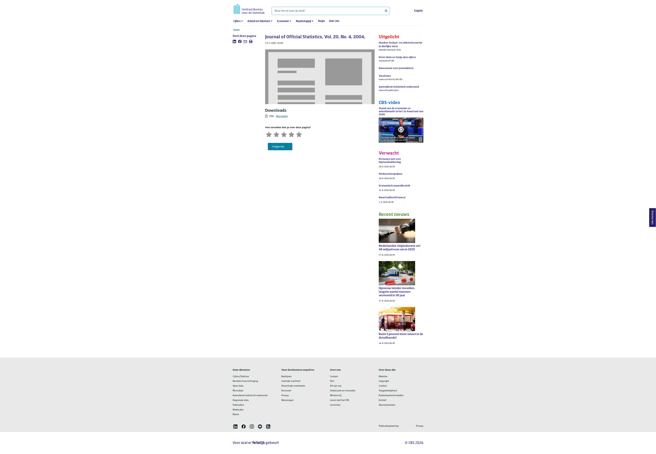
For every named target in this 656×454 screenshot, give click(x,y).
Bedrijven (286, 376)
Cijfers (237, 21)
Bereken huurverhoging (245, 381)
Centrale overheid (290, 381)
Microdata (238, 391)
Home (236, 30)
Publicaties (238, 405)
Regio (321, 21)
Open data (238, 386)
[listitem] (234, 41)
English (418, 11)
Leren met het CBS (339, 400)
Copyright (384, 381)
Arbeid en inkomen (259, 21)
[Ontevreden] (276, 134)
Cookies (383, 386)
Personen (286, 391)
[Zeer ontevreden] (269, 134)
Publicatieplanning (389, 426)
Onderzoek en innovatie (342, 391)
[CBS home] (249, 8)
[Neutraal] (284, 134)
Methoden (238, 410)
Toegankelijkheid (388, 391)
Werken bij (335, 395)
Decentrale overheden (293, 386)
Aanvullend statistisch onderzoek (250, 395)
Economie (283, 21)
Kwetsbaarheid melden (391, 395)
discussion (282, 116)
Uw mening (652, 217)
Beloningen (287, 400)
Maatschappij (303, 21)
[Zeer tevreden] (299, 134)
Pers (332, 381)
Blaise (236, 414)
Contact (334, 376)
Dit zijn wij (335, 386)
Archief (382, 400)
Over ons (334, 21)
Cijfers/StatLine (241, 376)
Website (383, 376)
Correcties (335, 405)
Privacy (285, 395)
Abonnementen (387, 405)
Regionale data (241, 400)
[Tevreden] (291, 134)
